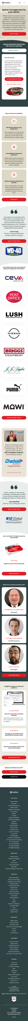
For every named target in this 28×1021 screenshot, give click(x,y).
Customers (14, 938)
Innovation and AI (14, 924)
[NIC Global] (14, 520)
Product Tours (14, 889)
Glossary (14, 901)
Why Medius (14, 199)
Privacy (14, 1009)
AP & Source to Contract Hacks (14, 953)
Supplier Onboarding (14, 817)
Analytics (14, 821)
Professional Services (14, 945)
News (14, 968)
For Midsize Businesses (14, 848)
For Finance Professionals (14, 837)
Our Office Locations (14, 966)
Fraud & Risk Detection (14, 805)
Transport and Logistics (14, 858)
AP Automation (14, 801)
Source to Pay (14, 827)
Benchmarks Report (14, 877)
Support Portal (14, 912)
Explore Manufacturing (14, 79)
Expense (14, 813)
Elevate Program (14, 825)
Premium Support (14, 949)
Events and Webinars (14, 893)
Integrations (14, 823)
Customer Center (14, 675)
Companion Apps (14, 905)
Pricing (14, 930)
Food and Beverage (14, 864)
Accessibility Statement (14, 978)
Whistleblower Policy (14, 1014)
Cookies (14, 1011)
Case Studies (14, 895)
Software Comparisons (14, 903)
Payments (14, 803)
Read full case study (12, 472)
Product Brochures (14, 891)
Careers (14, 972)
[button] (14, 436)
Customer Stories (14, 922)
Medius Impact (14, 920)
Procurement (14, 811)
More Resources (14, 573)
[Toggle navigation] (24, 2)
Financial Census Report (14, 879)
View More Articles (14, 757)
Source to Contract (14, 831)
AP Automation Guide (14, 885)
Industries (14, 853)
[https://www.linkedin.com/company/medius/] (13, 1017)
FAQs (14, 907)
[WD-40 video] (14, 251)
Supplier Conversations (14, 809)
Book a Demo (14, 772)
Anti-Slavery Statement (14, 1012)
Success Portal (14, 910)
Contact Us (14, 776)
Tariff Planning (14, 932)
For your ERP (14, 833)
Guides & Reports (14, 897)
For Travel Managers (14, 843)
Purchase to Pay (14, 829)
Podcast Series (14, 887)
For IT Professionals (14, 841)
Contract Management (14, 819)
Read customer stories (14, 84)
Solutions (14, 798)
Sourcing (14, 815)
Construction (14, 862)
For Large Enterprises (14, 846)
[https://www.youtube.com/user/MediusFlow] (15, 1017)
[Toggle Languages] (19, 2)
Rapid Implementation (14, 951)
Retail (14, 860)
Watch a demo (14, 33)
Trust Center (14, 976)
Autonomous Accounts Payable (14, 926)
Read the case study (14, 241)
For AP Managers (14, 835)
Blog (14, 899)
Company (14, 959)
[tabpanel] (14, 555)
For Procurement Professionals (14, 839)
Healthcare (14, 866)
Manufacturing (14, 856)
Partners (14, 928)
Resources (14, 874)
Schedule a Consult (14, 982)
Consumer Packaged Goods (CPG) (14, 868)
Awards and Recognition (14, 974)
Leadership (14, 970)
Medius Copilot (14, 807)
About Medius (14, 964)
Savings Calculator (14, 883)
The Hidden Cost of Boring (14, 881)
